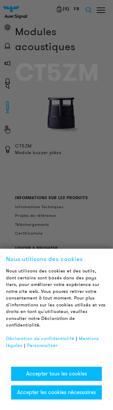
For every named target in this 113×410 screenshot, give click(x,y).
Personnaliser (42, 345)
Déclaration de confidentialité (40, 338)
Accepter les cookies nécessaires (56, 392)
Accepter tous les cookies (56, 374)
